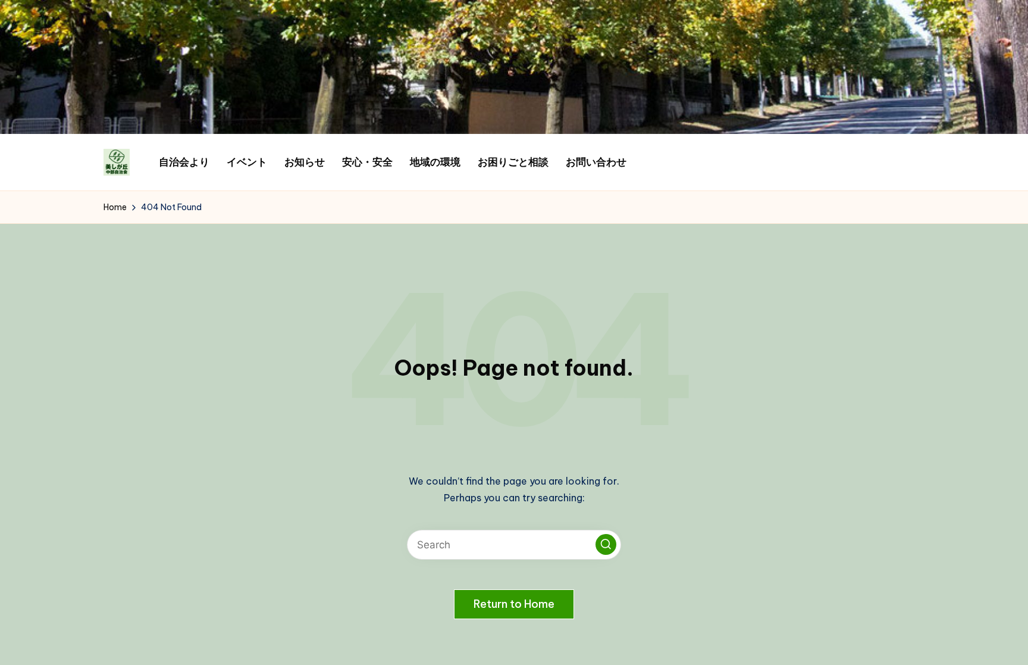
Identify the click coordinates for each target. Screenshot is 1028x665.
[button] (606, 544)
